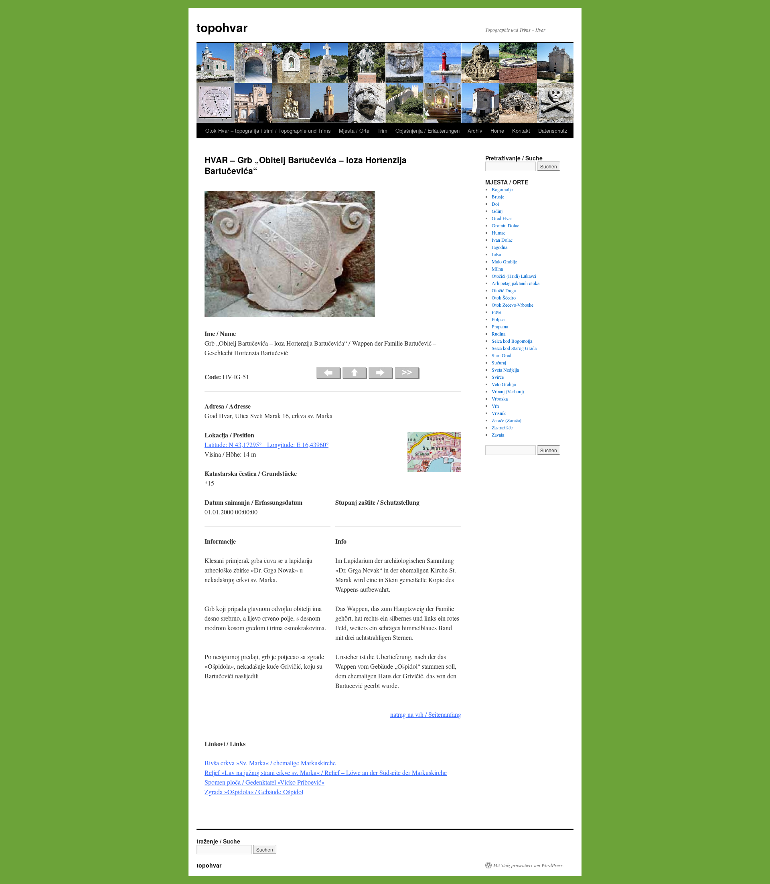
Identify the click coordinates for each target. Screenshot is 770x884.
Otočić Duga (504, 290)
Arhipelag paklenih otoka (515, 283)
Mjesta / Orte (354, 130)
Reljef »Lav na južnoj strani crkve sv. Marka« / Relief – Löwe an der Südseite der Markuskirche (326, 772)
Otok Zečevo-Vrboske (512, 304)
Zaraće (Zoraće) (506, 420)
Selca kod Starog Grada (514, 348)
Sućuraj (499, 362)
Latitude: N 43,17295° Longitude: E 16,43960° (266, 444)
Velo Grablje (504, 384)
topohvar (222, 27)
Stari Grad (501, 355)
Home (497, 130)
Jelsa (496, 254)
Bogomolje (502, 189)
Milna (497, 268)
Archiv (475, 130)
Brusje (498, 196)
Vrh (495, 406)
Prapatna (500, 326)
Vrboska (500, 398)
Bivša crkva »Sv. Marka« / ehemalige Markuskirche (270, 763)
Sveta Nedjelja (505, 369)
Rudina (498, 333)
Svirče (498, 377)
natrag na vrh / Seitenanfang (425, 714)
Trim (382, 130)
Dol (495, 203)
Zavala (498, 434)
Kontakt (521, 130)
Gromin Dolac (505, 225)
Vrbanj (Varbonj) (508, 391)
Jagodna (499, 247)
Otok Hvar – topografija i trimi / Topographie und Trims (268, 130)
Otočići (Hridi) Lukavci (514, 276)
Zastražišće (502, 427)
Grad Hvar (502, 218)
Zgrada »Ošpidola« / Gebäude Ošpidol (254, 791)
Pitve (496, 312)
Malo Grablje (504, 261)
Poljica (498, 319)
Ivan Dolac (502, 240)
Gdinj (497, 211)
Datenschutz (552, 130)
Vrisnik (499, 413)
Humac (498, 232)
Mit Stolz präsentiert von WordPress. (528, 865)
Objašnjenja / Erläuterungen (427, 130)
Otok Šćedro (504, 297)
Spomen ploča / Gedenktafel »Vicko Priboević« (264, 782)
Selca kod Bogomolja (512, 341)
